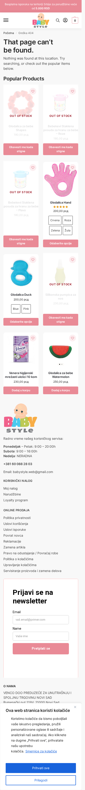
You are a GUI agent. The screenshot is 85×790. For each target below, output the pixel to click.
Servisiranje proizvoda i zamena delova (32, 571)
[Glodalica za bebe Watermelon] (60, 349)
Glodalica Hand (60, 202)
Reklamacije (12, 541)
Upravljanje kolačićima (19, 565)
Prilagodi (40, 780)
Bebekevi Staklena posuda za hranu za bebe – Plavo (21, 206)
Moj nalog (10, 488)
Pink (26, 308)
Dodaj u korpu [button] (21, 390)
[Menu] (10, 20)
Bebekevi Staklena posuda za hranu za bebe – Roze (60, 130)
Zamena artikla (14, 547)
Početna (8, 33)
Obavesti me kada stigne (21, 149)
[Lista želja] (32, 91)
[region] (41, 746)
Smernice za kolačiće (41, 751)
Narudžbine (12, 494)
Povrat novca (13, 535)
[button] (74, 20)
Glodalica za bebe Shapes (21, 128)
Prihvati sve (40, 768)
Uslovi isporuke (14, 529)
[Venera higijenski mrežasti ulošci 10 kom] (21, 349)
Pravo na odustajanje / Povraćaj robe (30, 553)
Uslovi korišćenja (15, 524)
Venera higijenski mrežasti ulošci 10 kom (21, 375)
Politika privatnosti (17, 518)
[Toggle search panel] (58, 20)
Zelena (55, 230)
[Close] (77, 707)
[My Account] (65, 20)
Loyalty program (15, 500)
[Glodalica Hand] (60, 179)
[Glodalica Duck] (21, 271)
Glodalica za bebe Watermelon (60, 375)
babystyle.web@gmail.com (33, 472)
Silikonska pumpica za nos (60, 296)
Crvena (55, 220)
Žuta (67, 230)
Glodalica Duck (21, 294)
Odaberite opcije (61, 243)
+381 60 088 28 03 (17, 464)
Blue (16, 308)
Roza (67, 220)
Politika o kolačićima (18, 559)
